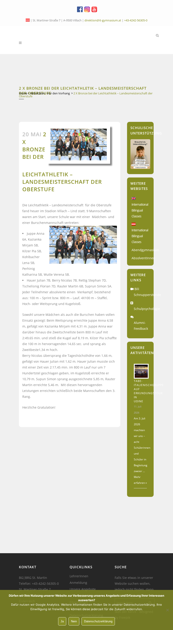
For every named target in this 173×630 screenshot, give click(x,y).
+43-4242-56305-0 (135, 20)
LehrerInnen (79, 576)
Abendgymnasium (145, 250)
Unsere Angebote (83, 589)
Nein (74, 621)
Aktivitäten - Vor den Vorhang (50, 93)
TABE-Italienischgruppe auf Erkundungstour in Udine (149, 391)
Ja (62, 621)
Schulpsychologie (147, 309)
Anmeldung (78, 582)
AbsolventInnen (143, 258)
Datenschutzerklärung (98, 621)
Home (23, 93)
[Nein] (167, 610)
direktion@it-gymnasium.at (102, 20)
